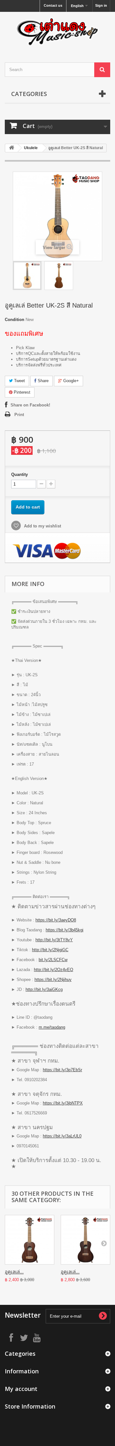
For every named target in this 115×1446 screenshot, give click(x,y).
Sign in (101, 5)
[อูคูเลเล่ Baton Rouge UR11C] (85, 1240)
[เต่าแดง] (57, 31)
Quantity (19, 474)
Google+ (70, 380)
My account (21, 1389)
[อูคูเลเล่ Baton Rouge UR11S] (29, 1240)
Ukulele (31, 148)
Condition (14, 319)
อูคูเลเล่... (14, 1271)
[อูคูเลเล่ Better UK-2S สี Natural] (27, 275)
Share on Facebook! (30, 405)
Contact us (53, 5)
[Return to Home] (11, 148)
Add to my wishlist (42, 526)
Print (19, 414)
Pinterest (21, 392)
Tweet (19, 380)
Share (42, 380)
